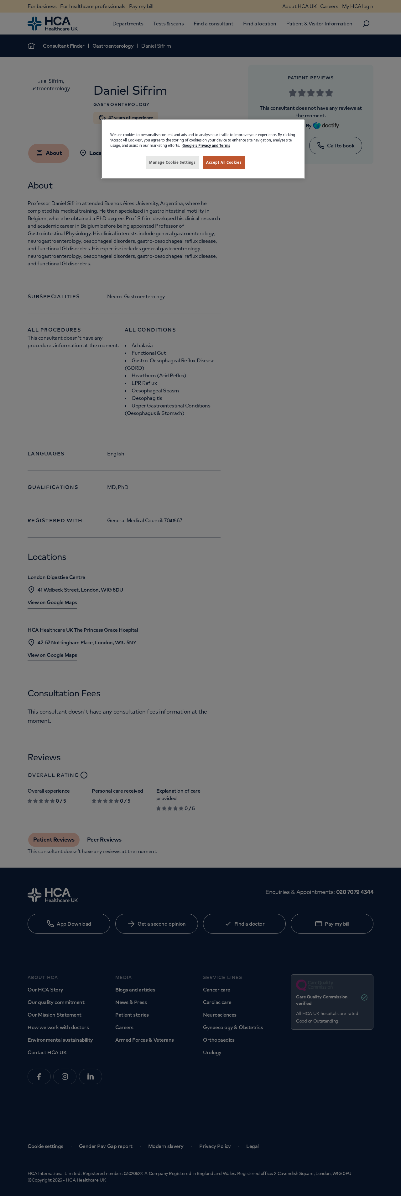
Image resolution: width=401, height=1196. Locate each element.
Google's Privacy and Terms (206, 145)
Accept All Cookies (224, 162)
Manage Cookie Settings (172, 162)
